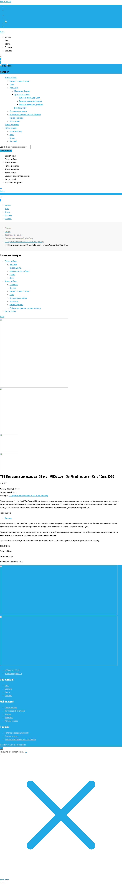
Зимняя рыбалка (11, 78)
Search (2, 147)
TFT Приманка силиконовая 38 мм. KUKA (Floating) (28, 496)
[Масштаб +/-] (1, 879)
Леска (12, 135)
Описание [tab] (8, 518)
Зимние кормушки (16, 118)
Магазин (8, 37)
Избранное (9, 717)
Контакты (8, 50)
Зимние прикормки (12, 124)
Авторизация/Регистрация (15, 711)
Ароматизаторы (16, 131)
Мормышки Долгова (22, 91)
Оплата (7, 44)
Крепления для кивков (18, 111)
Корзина (8, 714)
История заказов (11, 721)
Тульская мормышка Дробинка (31, 104)
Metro (2, 32)
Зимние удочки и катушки (19, 81)
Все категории (6, 151)
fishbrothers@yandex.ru (13, 10)
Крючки (12, 138)
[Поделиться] (6, 879)
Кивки (12, 84)
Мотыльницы (15, 121)
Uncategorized (10, 311)
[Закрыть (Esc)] (8, 879)
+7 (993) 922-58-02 (12, 7)
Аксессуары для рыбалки (19, 271)
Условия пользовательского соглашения (20, 739)
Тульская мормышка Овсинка (30, 101)
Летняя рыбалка (11, 128)
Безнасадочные (20, 108)
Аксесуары (14, 284)
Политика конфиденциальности (17, 733)
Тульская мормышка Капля (29, 98)
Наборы (13, 288)
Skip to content (5, 1)
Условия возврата (11, 736)
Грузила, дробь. (15, 268)
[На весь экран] (3, 879)
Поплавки (13, 141)
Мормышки (14, 88)
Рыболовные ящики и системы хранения (25, 114)
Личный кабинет (11, 707)
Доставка (8, 47)
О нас (7, 40)
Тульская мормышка (22, 94)
